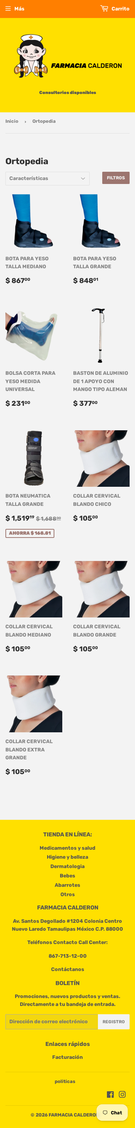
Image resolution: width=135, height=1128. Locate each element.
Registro (114, 1021)
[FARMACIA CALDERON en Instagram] (122, 1096)
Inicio (11, 121)
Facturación (67, 1057)
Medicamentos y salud (67, 848)
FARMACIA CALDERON (74, 1115)
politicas (65, 1081)
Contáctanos (67, 969)
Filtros (116, 177)
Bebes (67, 876)
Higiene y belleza (67, 857)
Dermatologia (67, 866)
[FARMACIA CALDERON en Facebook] (110, 1096)
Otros (67, 894)
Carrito (120, 9)
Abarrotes (67, 885)
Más (19, 9)
